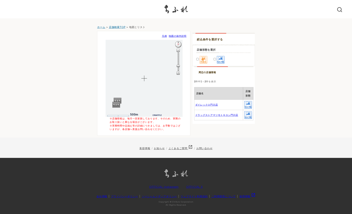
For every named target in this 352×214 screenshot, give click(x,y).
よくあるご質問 (180, 148)
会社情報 (101, 196)
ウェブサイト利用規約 (194, 196)
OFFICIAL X (194, 187)
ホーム (101, 27)
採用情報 (247, 196)
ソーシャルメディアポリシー (159, 196)
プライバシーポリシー (124, 196)
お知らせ (159, 148)
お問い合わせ (204, 148)
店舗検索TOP (117, 27)
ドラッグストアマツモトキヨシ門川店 (216, 115)
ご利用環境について (223, 196)
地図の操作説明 (177, 36)
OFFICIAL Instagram (163, 187)
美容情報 (144, 148)
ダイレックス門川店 (206, 104)
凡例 (164, 36)
